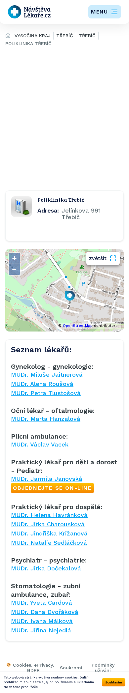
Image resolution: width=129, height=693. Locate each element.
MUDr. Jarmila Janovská (51, 483)
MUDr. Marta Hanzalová (45, 418)
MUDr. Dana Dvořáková (44, 611)
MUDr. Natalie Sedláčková (49, 542)
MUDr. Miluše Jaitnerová (47, 374)
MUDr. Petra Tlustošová (46, 393)
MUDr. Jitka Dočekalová (46, 568)
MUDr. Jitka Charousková (48, 524)
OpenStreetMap (78, 326)
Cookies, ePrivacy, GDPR (33, 667)
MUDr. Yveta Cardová (41, 602)
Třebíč (64, 35)
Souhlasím (113, 682)
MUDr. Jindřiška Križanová (49, 533)
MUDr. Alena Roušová (42, 383)
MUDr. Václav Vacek (39, 444)
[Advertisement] (64, 118)
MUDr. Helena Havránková (49, 514)
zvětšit (98, 258)
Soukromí (71, 667)
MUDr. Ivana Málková (42, 621)
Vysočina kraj (33, 35)
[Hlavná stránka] (8, 36)
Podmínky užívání (103, 667)
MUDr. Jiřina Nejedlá (41, 630)
